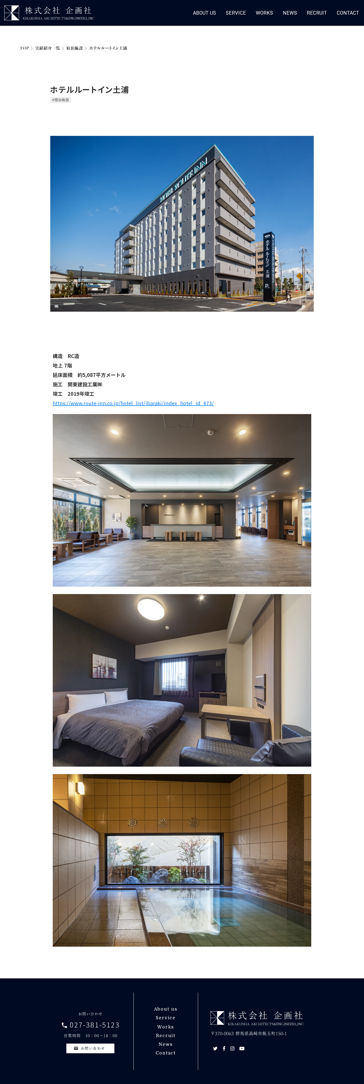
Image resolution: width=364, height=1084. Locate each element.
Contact (166, 1053)
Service (166, 1017)
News (165, 1044)
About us (166, 1009)
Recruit (165, 1035)
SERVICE (236, 13)
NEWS (290, 13)
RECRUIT (317, 13)
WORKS (264, 13)
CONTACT (348, 13)
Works (165, 1026)
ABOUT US (204, 13)
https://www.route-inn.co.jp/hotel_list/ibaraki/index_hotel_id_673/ (133, 403)
